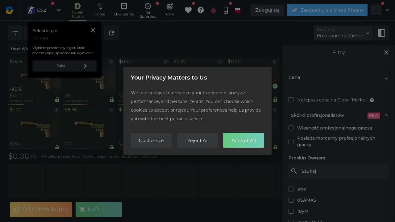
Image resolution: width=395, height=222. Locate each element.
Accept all (243, 140)
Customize (151, 140)
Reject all (197, 140)
